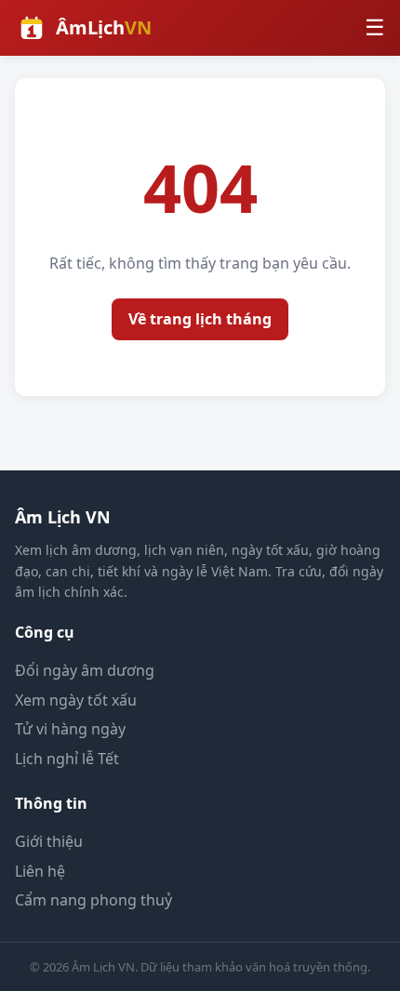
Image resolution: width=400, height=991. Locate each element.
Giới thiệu (49, 841)
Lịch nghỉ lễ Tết (67, 758)
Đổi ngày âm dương (84, 670)
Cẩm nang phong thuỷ (93, 900)
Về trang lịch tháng (200, 319)
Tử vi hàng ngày (70, 729)
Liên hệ (40, 871)
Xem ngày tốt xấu (76, 700)
